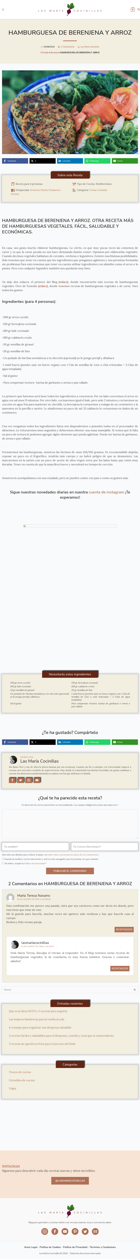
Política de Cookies (50, 1247)
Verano (15, 194)
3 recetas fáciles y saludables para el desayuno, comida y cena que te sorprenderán (61, 1035)
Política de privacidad (34, 863)
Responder (124, 929)
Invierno (35, 190)
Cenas (92, 190)
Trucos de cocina (20, 1072)
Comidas (102, 190)
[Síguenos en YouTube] (65, 1233)
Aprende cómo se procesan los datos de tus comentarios (71, 854)
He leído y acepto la (25, 863)
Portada (44, 52)
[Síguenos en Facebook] (55, 1233)
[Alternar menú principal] (3, 10)
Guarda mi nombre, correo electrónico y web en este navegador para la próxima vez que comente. (51, 859)
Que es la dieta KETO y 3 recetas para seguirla (38, 1011)
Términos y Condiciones (103, 1247)
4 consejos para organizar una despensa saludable (40, 1027)
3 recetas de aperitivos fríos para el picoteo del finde (42, 1043)
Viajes (12, 1088)
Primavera (54, 190)
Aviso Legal (30, 1247)
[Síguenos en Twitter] (85, 1233)
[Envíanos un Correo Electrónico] (95, 1233)
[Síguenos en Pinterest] (75, 1233)
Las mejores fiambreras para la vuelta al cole (36, 1019)
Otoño (44, 190)
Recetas (54, 52)
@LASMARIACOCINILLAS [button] (70, 1180)
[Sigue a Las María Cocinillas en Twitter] (20, 780)
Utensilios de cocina (22, 1080)
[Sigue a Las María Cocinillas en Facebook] (12, 780)
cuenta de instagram (106, 492)
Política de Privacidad (75, 1247)
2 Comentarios (68, 46)
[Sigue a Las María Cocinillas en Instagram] (28, 780)
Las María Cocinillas (90, 46)
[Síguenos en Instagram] (45, 1233)
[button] (139, 9)
